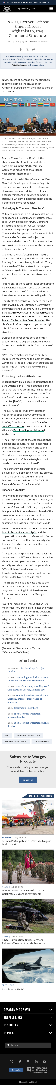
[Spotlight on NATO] (28, 969)
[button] (51, 8)
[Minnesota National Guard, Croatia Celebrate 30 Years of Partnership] (28, 872)
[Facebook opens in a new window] (20, 1062)
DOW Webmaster (19, 65)
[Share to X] (27, 50)
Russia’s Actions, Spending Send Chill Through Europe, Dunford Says (28, 688)
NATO (5, 79)
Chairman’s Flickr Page (26, 707)
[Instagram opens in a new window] (28, 1062)
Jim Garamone (31, 42)
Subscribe (28, 779)
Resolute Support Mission (28, 430)
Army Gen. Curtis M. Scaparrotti (30, 312)
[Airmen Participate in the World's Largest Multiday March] (28, 823)
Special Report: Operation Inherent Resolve (24, 715)
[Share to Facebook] (21, 50)
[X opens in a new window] (11, 1062)
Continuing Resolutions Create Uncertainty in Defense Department (27, 679)
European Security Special (15, 741)
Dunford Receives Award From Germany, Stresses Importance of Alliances (27, 698)
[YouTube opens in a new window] (44, 1062)
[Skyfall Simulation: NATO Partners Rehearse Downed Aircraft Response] (28, 922)
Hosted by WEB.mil (28, 1082)
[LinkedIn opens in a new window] (36, 1062)
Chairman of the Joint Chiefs (28, 735)
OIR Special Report (42, 741)
